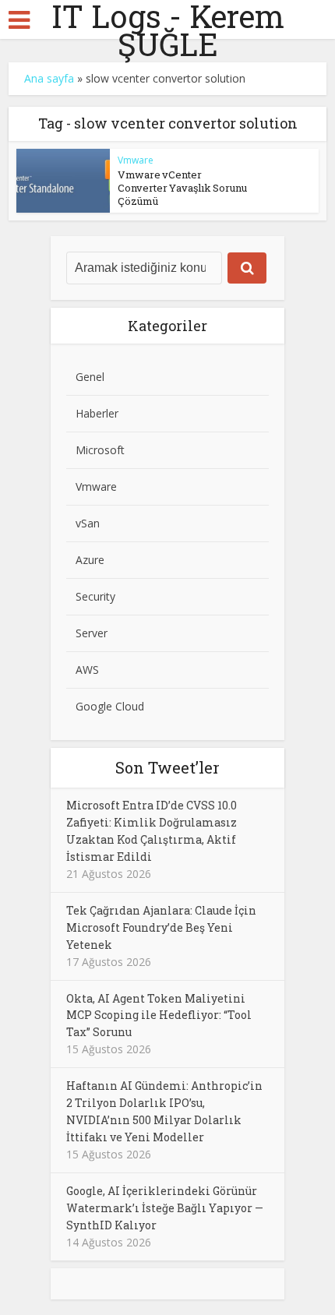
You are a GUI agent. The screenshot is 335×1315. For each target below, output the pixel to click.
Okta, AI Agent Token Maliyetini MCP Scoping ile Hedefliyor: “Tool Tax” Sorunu (159, 1015)
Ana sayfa (49, 78)
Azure (90, 559)
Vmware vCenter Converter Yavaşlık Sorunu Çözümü (182, 187)
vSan (88, 523)
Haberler (97, 413)
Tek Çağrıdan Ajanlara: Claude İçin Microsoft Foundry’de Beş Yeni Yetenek (161, 927)
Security (95, 596)
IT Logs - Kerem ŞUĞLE (167, 30)
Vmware (135, 160)
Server (92, 633)
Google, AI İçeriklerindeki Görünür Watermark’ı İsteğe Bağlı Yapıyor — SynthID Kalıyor (164, 1207)
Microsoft (100, 449)
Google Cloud (110, 706)
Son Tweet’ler (167, 767)
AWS (87, 669)
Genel (90, 376)
